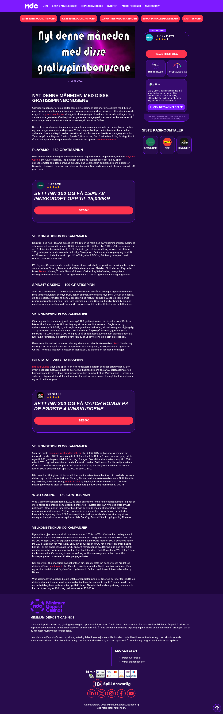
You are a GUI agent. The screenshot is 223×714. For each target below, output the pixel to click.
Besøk (84, 210)
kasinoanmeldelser (105, 139)
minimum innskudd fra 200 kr (65, 453)
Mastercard (55, 566)
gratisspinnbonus (54, 114)
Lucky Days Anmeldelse (166, 107)
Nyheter (112, 6)
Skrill (115, 343)
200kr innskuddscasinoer (160, 18)
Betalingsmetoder (92, 6)
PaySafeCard (72, 481)
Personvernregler (131, 657)
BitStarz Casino (40, 366)
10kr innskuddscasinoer (39, 18)
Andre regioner (131, 6)
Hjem (45, 6)
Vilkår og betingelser (133, 661)
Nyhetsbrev (152, 6)
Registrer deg (166, 53)
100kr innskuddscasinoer (119, 18)
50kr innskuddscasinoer (78, 18)
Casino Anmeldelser (64, 6)
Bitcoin (43, 271)
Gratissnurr (193, 18)
